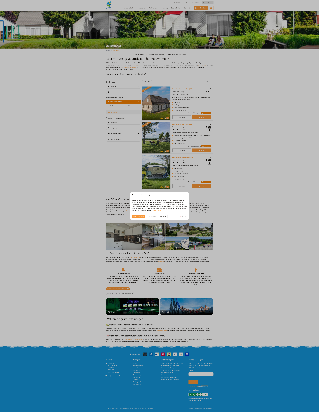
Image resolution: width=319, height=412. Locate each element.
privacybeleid (157, 210)
